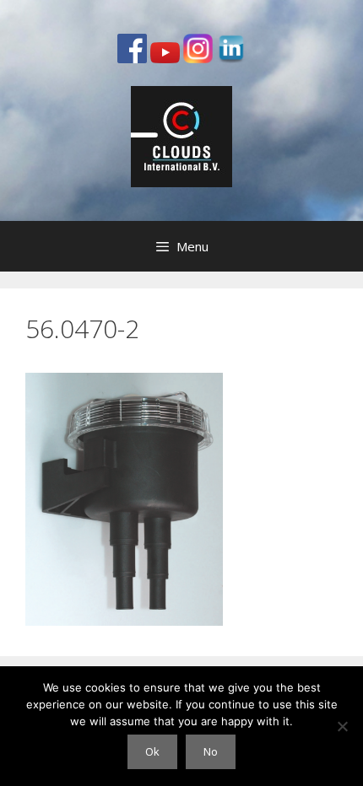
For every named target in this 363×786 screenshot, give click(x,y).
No (210, 751)
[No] (341, 726)
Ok (152, 751)
